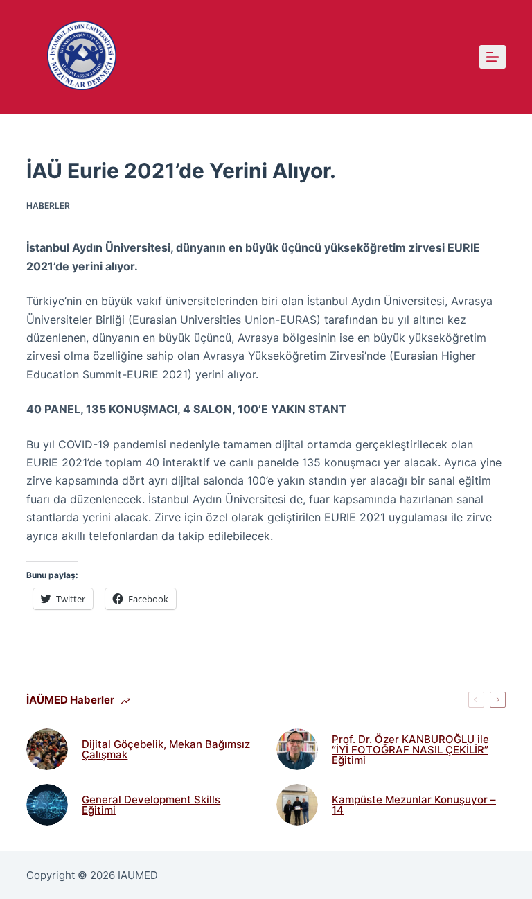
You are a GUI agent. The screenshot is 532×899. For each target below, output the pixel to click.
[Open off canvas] (492, 57)
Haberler (48, 205)
